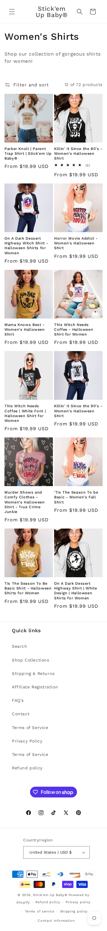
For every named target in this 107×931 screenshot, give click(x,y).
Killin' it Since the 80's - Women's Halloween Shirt (78, 153)
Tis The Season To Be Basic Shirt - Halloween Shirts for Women (28, 588)
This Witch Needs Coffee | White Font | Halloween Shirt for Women (25, 413)
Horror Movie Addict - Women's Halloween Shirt (75, 243)
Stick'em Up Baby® (50, 895)
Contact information (56, 921)
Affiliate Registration (35, 687)
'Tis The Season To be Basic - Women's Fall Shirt (76, 497)
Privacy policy (78, 902)
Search (19, 646)
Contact (20, 713)
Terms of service (39, 911)
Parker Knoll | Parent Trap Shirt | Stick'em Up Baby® (28, 153)
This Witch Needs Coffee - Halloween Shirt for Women (73, 329)
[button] (11, 11)
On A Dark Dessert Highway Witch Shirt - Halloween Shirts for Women (26, 245)
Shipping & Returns (33, 673)
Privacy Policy (27, 741)
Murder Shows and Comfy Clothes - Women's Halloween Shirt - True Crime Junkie (24, 502)
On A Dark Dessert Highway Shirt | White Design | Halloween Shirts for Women (75, 590)
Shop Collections (30, 660)
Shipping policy (74, 911)
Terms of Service (30, 727)
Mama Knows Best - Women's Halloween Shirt (24, 329)
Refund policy (27, 767)
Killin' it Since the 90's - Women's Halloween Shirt (78, 411)
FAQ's (18, 700)
